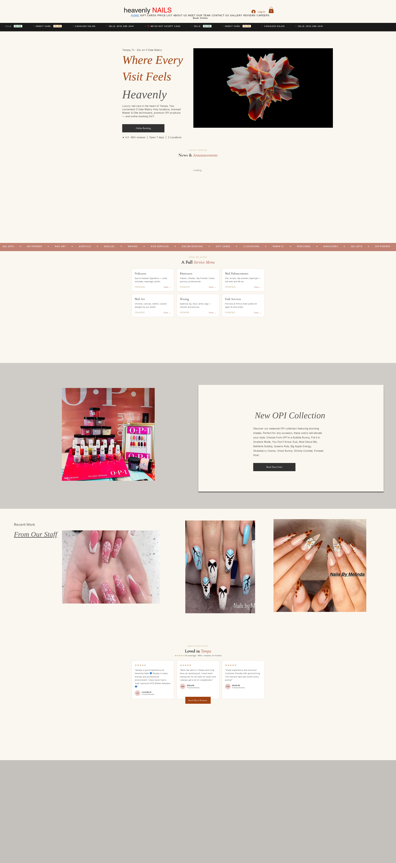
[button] (271, 10)
